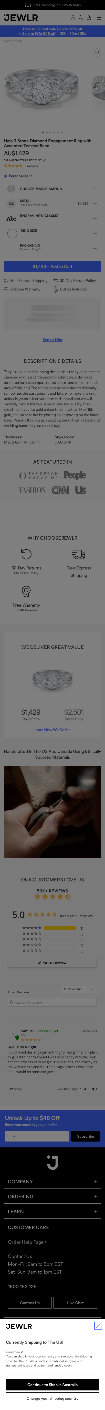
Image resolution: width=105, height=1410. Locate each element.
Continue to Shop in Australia (52, 1385)
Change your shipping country (52, 1398)
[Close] (98, 1326)
